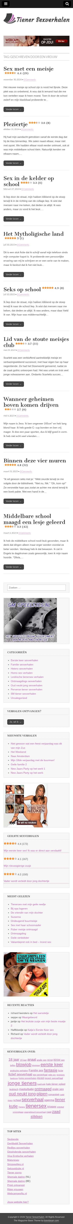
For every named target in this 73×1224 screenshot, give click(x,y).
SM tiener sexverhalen (23, 693)
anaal (31, 1059)
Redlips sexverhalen (18, 1147)
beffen (12, 1065)
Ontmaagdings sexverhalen (26, 681)
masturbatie (26, 1089)
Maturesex (13, 1160)
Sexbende (13, 1139)
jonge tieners (22, 1083)
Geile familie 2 (19, 764)
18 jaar (14, 1059)
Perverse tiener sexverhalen (26, 689)
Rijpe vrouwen (15, 1189)
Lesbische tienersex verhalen (27, 676)
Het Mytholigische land (34, 235)
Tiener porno (14, 1172)
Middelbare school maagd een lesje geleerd (34, 520)
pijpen (41, 1094)
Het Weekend (18, 751)
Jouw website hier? (18, 1201)
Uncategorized (19, 698)
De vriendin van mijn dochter (27, 912)
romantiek (53, 1094)
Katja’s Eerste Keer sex (41, 1029)
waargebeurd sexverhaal (35, 1112)
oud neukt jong (22, 1094)
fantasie (50, 1070)
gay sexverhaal (40, 1075)
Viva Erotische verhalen (20, 1156)
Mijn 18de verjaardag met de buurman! (33, 760)
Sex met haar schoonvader (26, 925)
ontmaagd (43, 1089)
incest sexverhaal (54, 1078)
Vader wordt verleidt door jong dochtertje (26, 881)
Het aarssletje (41, 1013)
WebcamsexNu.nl (17, 1193)
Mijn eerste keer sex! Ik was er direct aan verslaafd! (32, 850)
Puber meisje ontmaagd (24, 929)
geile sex (52, 1075)
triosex (51, 1106)
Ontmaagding (18, 933)
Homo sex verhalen (22, 672)
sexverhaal (33, 1099)
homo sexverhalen (27, 1078)
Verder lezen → (14, 109)
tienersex (36, 1106)
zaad (48, 1112)
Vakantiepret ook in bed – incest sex (31, 942)
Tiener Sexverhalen (35, 1217)
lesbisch (13, 1089)
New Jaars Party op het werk (27, 772)
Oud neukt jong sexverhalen (26, 685)
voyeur (60, 1107)
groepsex (61, 1075)
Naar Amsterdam (20, 756)
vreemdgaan (18, 1112)
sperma (49, 1100)
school (17, 1100)
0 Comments (30, 79)
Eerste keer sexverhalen (24, 660)
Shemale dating (16, 1176)
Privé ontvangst (16, 1185)
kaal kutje (41, 1084)
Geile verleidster (20, 937)
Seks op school (34, 289)
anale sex (42, 1060)
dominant (36, 1065)
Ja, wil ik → (16, 722)
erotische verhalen (19, 1070)
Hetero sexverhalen (22, 668)
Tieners (21, 1107)
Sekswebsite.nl (15, 1168)
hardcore (14, 1078)
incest (40, 1078)
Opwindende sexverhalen (21, 1151)
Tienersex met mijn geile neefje (28, 904)
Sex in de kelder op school (29, 181)
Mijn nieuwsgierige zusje (17, 865)
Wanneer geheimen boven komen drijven (31, 403)
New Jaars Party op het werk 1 (28, 768)
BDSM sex (59, 1060)
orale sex (58, 1089)
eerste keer (52, 1064)
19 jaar (23, 1060)
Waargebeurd (29, 1017)
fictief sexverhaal (20, 1074)
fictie (60, 1070)
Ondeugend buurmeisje (24, 921)
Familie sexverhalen (22, 664)
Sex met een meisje (29, 70)
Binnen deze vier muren (35, 462)
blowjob (23, 1064)
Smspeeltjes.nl (15, 1164)
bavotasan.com (51, 1220)
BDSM (50, 1060)
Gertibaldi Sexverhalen (20, 1143)
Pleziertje (27, 124)
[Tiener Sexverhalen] (36, 16)
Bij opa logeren (19, 908)
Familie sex (36, 1070)
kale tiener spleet (55, 1084)
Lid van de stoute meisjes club (36, 342)
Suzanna (16, 916)
